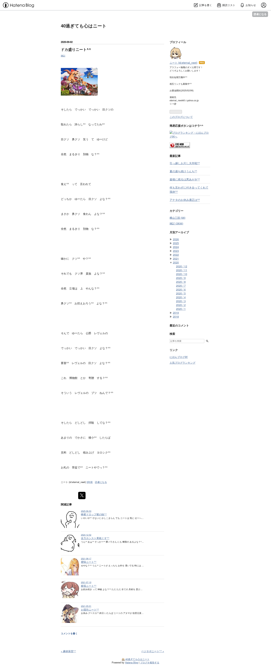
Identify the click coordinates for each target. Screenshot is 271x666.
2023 (176, 251)
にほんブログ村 (179, 357)
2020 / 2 (181, 305)
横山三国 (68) (177, 217)
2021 (176, 258)
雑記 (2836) (176, 223)
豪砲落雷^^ (68, 651)
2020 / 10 (181, 274)
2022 (176, 254)
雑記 (63, 55)
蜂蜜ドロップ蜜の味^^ (94, 514)
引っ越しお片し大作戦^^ (185, 163)
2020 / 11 (181, 270)
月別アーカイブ (179, 232)
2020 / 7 (181, 285)
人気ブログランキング (182, 362)
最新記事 (175, 156)
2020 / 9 (181, 278)
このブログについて (181, 117)
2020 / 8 (181, 282)
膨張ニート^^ (88, 586)
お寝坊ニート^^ (90, 609)
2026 (176, 239)
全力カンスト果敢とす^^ (95, 538)
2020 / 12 (181, 266)
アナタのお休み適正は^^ (185, 200)
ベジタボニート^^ (152, 651)
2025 (176, 243)
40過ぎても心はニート (84, 25)
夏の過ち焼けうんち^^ (183, 171)
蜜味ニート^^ (88, 562)
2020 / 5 (181, 293)
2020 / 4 (181, 297)
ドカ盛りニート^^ (76, 49)
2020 (176, 262)
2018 (176, 316)
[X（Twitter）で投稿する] (82, 495)
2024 (176, 247)
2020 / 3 (181, 301)
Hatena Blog (131, 662)
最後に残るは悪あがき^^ (185, 179)
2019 (176, 312)
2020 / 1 (181, 309)
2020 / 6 (181, 289)
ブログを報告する (149, 662)
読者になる (260, 14)
